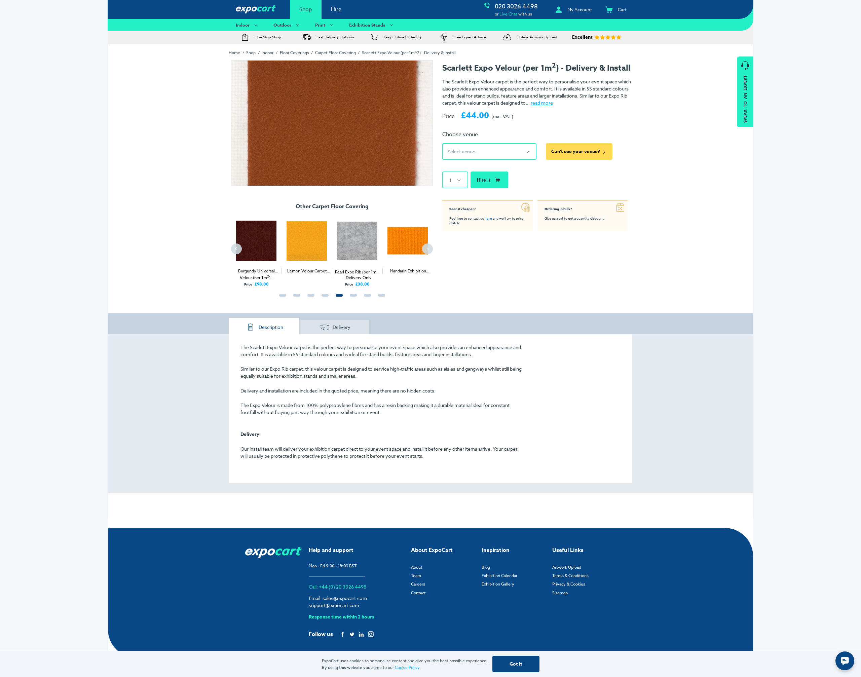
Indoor (243, 25)
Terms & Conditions (570, 575)
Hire (336, 9)
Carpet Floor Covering (335, 52)
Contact (418, 593)
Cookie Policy (407, 667)
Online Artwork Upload (537, 37)
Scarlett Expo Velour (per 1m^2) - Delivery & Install (409, 52)
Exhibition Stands (367, 25)
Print (320, 25)
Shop (305, 9)
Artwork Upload (566, 567)
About (416, 567)
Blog (486, 567)
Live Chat (508, 14)
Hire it (483, 180)
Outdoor (282, 25)
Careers (418, 584)
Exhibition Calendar (499, 575)
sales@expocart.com (345, 598)
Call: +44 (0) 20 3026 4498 (337, 587)
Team (416, 575)
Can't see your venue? (575, 151)
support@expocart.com (334, 605)
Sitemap (560, 593)
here (488, 218)
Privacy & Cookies (568, 584)
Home (234, 52)
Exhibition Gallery (498, 584)
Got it (516, 664)
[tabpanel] (256, 250)
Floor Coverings (294, 52)
